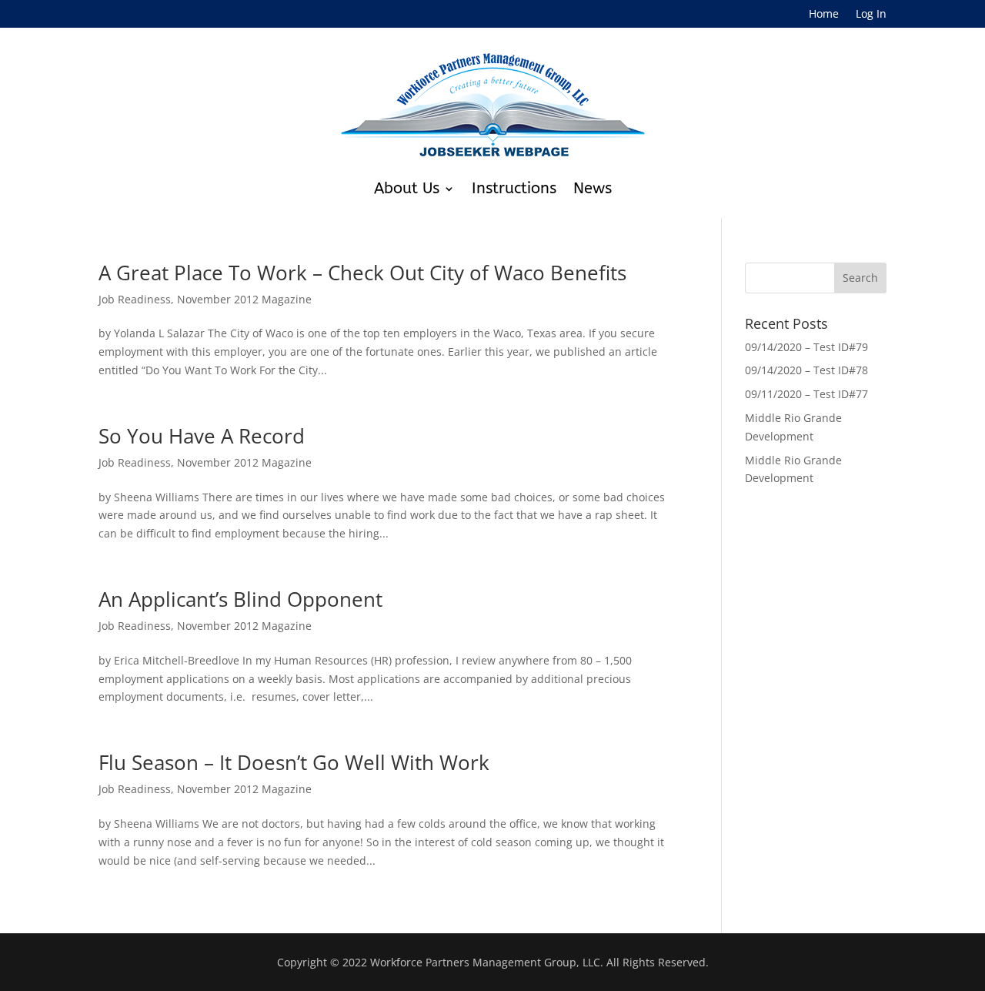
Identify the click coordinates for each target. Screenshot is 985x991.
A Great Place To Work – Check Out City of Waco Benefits (362, 272)
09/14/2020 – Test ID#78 (806, 370)
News (592, 188)
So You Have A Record (201, 436)
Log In (871, 14)
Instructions (514, 188)
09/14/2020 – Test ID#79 (806, 347)
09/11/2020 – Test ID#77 (806, 394)
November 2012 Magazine (244, 299)
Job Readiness (134, 299)
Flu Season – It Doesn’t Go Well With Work (293, 762)
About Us (406, 188)
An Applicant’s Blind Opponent (240, 599)
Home (824, 14)
